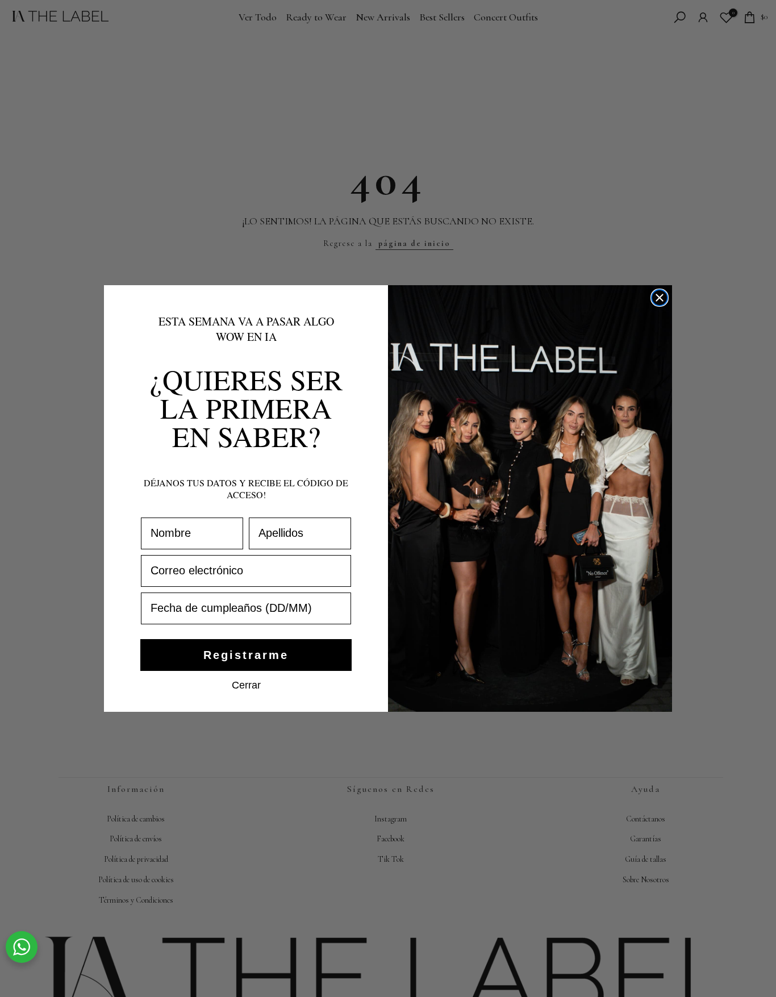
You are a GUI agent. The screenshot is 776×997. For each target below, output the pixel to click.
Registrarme (246, 655)
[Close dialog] (659, 298)
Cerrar (246, 684)
